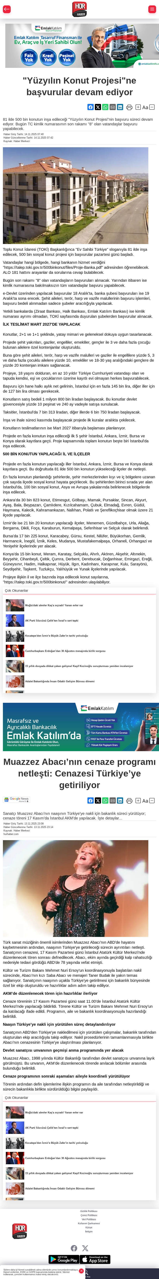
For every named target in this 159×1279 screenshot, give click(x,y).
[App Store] (95, 1259)
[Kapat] (81, 1271)
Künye (89, 1227)
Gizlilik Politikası (88, 1211)
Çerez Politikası (89, 1215)
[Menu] (152, 9)
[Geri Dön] (7, 9)
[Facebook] (74, 1248)
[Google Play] (64, 1259)
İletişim (88, 1231)
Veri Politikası (89, 1219)
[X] (85, 1248)
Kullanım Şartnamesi (89, 1223)
